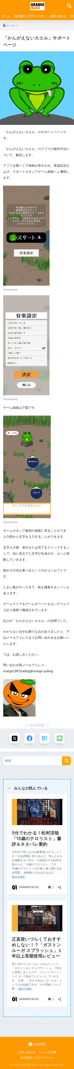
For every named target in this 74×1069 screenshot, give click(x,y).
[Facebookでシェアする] (29, 738)
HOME (39, 1044)
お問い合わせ (58, 16)
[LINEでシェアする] (59, 738)
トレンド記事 (47, 1052)
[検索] (66, 760)
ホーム (6, 16)
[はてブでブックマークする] (44, 738)
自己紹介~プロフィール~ (29, 16)
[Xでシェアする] (14, 738)
